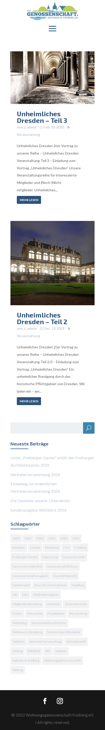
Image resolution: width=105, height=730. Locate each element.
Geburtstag (50, 557)
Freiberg (80, 547)
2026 (76, 538)
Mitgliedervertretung (27, 604)
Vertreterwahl (76, 641)
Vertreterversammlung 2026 (35, 474)
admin (32, 127)
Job (14, 594)
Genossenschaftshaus (62, 566)
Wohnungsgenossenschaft (62, 660)
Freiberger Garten (24, 557)
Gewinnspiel (21, 585)
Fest (66, 547)
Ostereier (53, 604)
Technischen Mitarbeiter (64, 632)
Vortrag (17, 651)
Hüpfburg (78, 585)
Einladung (52, 547)
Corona (35, 547)
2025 (64, 538)
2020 (16, 538)
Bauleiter (18, 547)
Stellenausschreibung (27, 632)
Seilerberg (19, 623)
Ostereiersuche (76, 604)
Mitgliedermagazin (46, 594)
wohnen (61, 651)
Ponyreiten (35, 613)
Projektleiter (56, 613)
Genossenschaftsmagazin (30, 576)
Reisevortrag (78, 613)
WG (47, 651)
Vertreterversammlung (45, 641)
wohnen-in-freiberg (25, 660)
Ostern (17, 613)
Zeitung (17, 670)
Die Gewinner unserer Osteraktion (40, 500)
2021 (28, 538)
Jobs (25, 594)
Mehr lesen (29, 200)
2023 (52, 538)
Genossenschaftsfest (27, 566)
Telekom (18, 641)
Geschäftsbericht (65, 576)
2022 (40, 538)
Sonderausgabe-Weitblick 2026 (38, 510)
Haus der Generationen (50, 585)
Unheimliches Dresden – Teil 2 (42, 318)
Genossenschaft (73, 557)
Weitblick (34, 651)
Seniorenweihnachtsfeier (48, 623)
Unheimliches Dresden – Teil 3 (42, 117)
